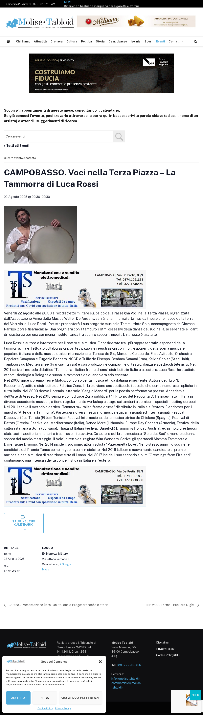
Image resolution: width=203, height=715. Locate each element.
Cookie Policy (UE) (168, 655)
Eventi (160, 41)
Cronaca (57, 41)
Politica (86, 41)
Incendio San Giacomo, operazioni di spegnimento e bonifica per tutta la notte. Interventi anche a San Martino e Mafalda (103, 6)
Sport (148, 41)
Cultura (71, 41)
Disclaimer (162, 642)
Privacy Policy (63, 708)
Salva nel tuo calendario (23, 523)
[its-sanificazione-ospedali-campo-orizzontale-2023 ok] (75, 308)
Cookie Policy (45, 708)
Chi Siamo (23, 41)
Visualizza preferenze (80, 698)
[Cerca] (195, 41)
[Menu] (8, 41)
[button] (100, 662)
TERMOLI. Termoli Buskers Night (170, 605)
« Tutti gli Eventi (16, 146)
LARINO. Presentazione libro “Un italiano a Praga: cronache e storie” (58, 605)
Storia (100, 41)
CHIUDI (195, 695)
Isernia (136, 41)
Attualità (40, 41)
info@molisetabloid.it (125, 678)
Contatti (174, 41)
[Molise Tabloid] (45, 22)
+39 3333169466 (128, 665)
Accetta (18, 698)
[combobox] (64, 136)
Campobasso (118, 41)
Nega (44, 698)
